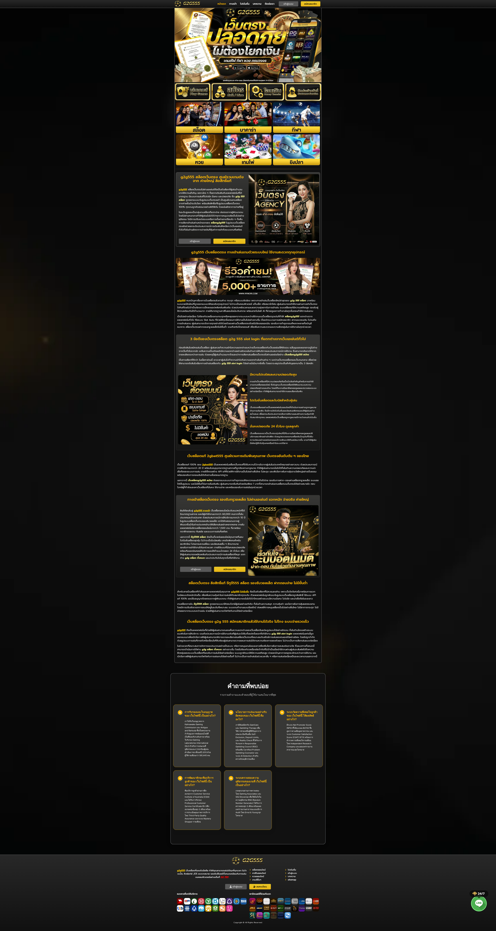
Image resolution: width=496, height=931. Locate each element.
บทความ (257, 4)
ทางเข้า (233, 4)
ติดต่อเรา (269, 4)
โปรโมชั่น (244, 4)
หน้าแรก (222, 4)
